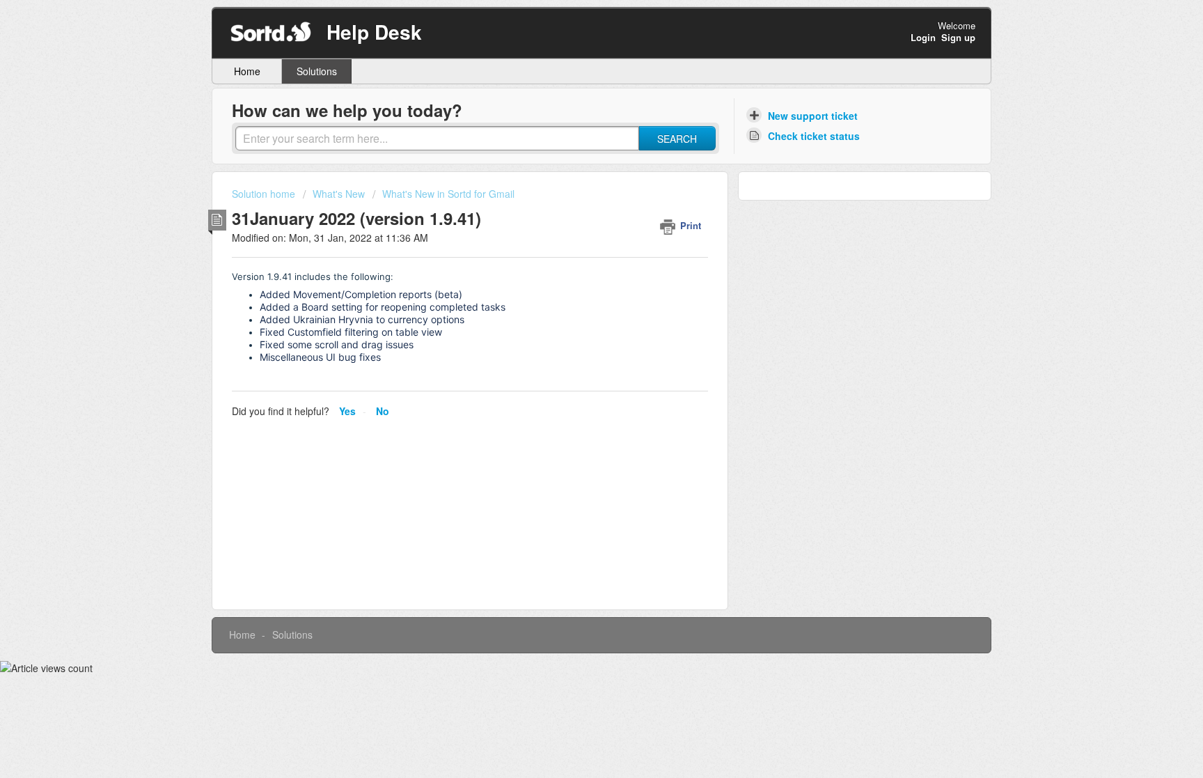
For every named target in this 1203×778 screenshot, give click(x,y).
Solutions (317, 71)
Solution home (265, 194)
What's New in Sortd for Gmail (448, 194)
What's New (339, 194)
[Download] (576, 206)
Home (247, 71)
